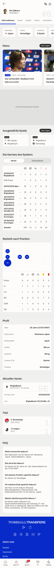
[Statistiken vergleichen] (45, 4)
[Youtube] (33, 534)
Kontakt (6, 547)
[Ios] (30, 527)
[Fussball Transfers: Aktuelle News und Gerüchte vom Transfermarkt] (27, 522)
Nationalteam (37, 161)
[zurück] (4, 4)
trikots (37, 20)
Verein (14, 161)
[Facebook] (15, 534)
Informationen (8, 20)
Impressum (7, 552)
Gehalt (28, 20)
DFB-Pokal (8, 180)
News (20, 20)
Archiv (5, 556)
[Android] (24, 527)
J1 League (15, 429)
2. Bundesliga (17, 419)
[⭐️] (49, 4)
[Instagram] (21, 534)
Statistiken (47, 20)
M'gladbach (14, 13)
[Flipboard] (39, 534)
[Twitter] (27, 534)
